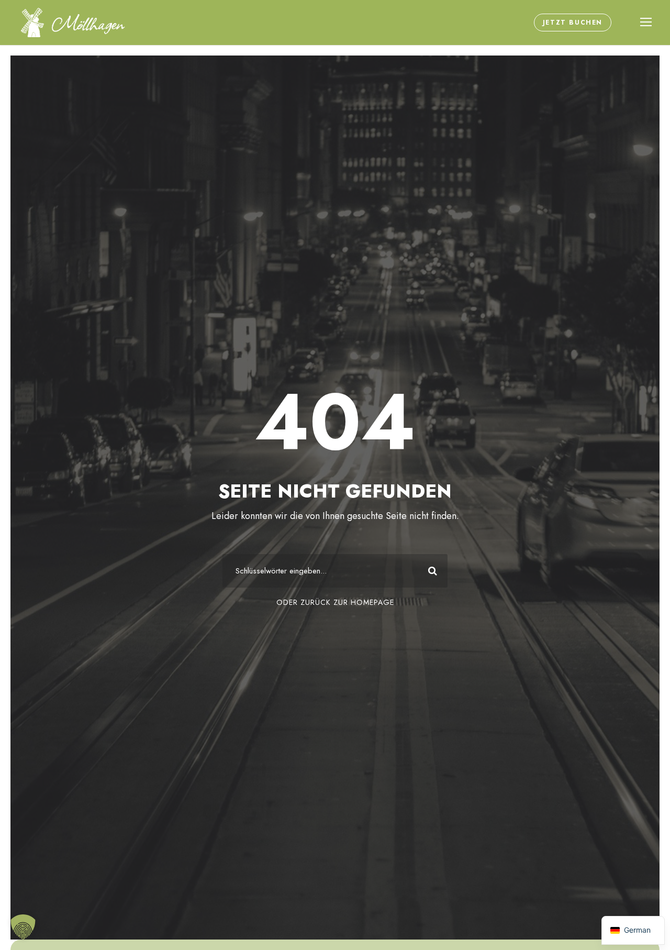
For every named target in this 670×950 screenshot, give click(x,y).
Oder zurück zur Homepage (335, 602)
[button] (23, 927)
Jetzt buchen (572, 22)
